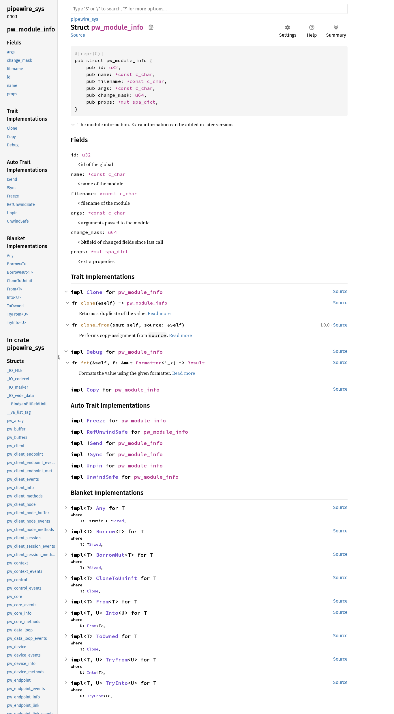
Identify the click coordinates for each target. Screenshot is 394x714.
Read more (159, 313)
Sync (96, 454)
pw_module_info (140, 292)
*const (125, 74)
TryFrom (117, 659)
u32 (113, 67)
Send (96, 443)
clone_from (95, 325)
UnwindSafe (102, 476)
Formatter (149, 363)
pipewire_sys (84, 19)
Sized (118, 520)
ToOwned (107, 636)
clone (88, 303)
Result (196, 363)
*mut (125, 102)
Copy (93, 389)
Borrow (105, 531)
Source (78, 35)
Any (101, 508)
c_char (144, 74)
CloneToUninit (116, 578)
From (102, 601)
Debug (94, 351)
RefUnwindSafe (107, 431)
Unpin (94, 465)
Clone (94, 292)
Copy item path (151, 27)
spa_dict (143, 102)
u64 (139, 95)
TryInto (117, 683)
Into (112, 612)
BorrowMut (110, 554)
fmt (85, 363)
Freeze (96, 420)
